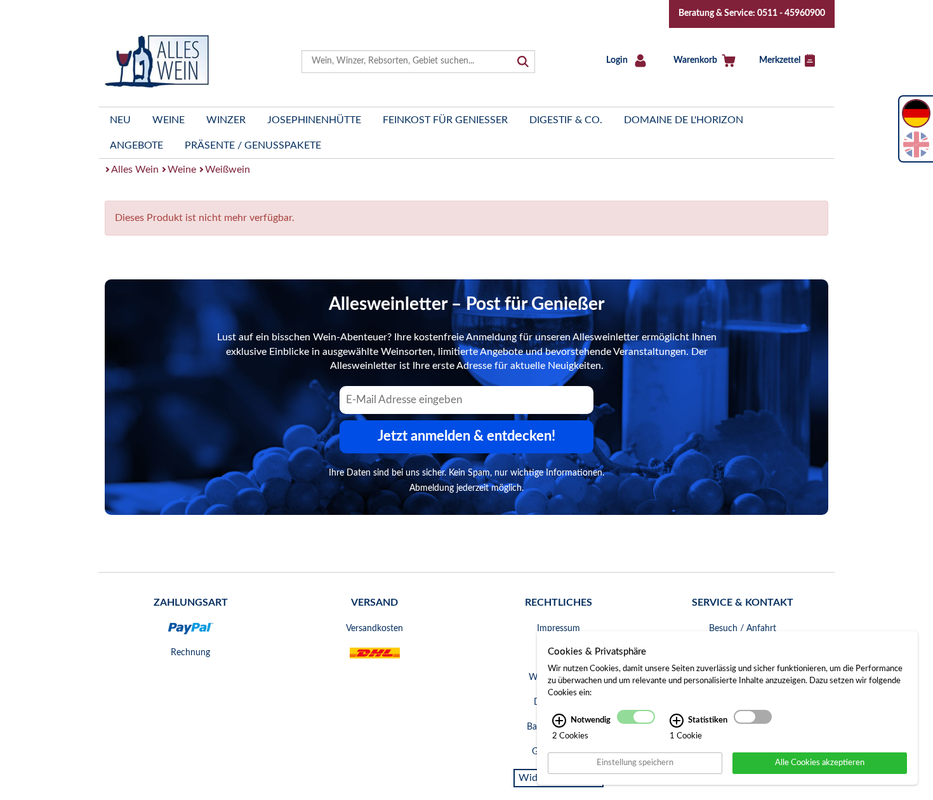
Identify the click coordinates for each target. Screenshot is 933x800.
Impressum (558, 628)
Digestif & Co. (565, 120)
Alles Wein (135, 169)
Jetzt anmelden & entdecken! (466, 436)
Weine (168, 120)
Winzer (226, 120)
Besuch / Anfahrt (742, 628)
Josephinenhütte (314, 120)
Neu (120, 120)
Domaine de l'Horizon (683, 120)
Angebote (136, 145)
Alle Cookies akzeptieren (819, 762)
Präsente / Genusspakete (253, 145)
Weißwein (227, 169)
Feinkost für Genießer (445, 120)
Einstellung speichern (635, 762)
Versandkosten (374, 628)
